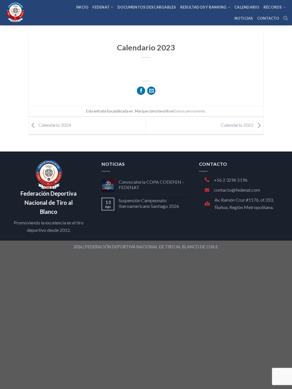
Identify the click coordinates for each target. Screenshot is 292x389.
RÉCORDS (272, 7)
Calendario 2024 (54, 125)
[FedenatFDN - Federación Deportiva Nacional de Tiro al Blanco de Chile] (28, 12)
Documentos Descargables (146, 7)
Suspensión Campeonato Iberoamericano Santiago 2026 (149, 203)
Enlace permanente (189, 111)
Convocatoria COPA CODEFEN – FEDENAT (151, 184)
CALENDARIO (246, 7)
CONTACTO (268, 18)
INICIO (82, 7)
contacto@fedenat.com (237, 190)
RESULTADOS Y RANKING (203, 7)
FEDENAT (101, 7)
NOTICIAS (243, 18)
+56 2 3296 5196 (231, 180)
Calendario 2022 (237, 125)
